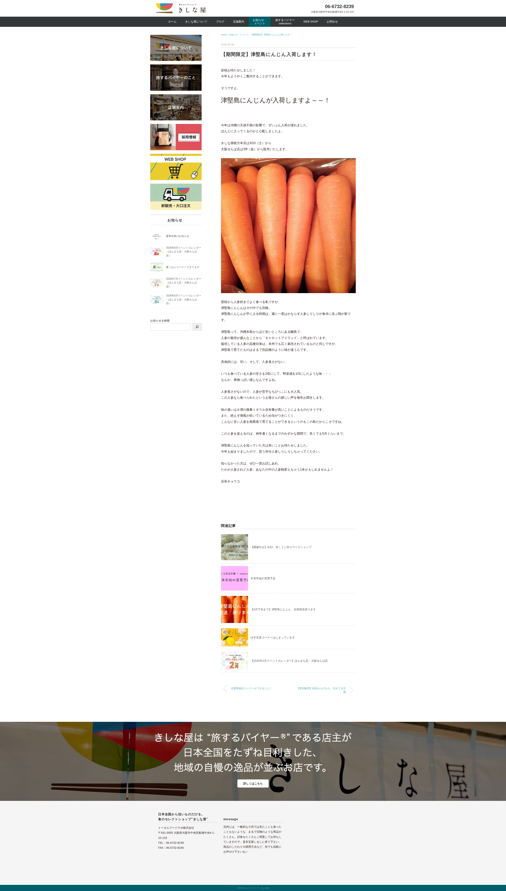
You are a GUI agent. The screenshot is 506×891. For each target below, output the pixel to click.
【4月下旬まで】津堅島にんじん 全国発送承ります (283, 609)
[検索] (197, 327)
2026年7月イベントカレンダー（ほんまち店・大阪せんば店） (183, 282)
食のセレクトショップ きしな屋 (254, 888)
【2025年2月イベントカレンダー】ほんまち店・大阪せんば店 (289, 660)
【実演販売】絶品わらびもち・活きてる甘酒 (321, 690)
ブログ (220, 21)
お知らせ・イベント (260, 21)
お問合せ (332, 21)
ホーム (172, 21)
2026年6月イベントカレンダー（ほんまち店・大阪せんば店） (183, 299)
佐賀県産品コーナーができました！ (251, 688)
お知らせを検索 (160, 320)
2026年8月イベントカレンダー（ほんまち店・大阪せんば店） (183, 251)
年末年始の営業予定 (263, 578)
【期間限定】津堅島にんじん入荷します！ (271, 34)
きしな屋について (196, 21)
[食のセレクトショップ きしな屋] (181, 5)
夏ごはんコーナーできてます (182, 267)
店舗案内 (238, 21)
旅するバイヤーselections (285, 21)
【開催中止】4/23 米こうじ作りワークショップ (281, 547)
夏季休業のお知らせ (177, 236)
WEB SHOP (310, 21)
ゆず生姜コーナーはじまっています (273, 637)
